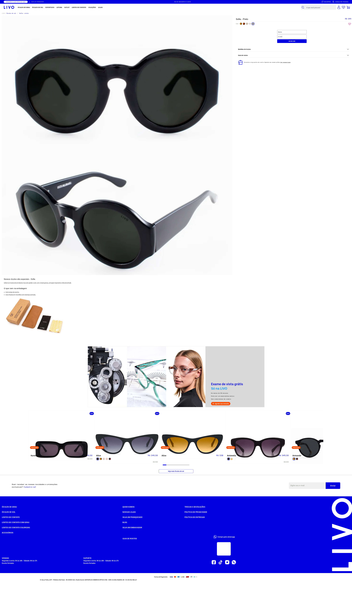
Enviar (333, 485)
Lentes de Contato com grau (15, 522)
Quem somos (128, 507)
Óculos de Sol (8, 512)
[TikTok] (220, 562)
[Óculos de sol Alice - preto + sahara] (192, 443)
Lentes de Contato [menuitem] (79, 7)
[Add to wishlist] (349, 24)
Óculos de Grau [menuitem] (24, 7)
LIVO (3, 13)
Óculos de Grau (9, 507)
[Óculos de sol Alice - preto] (127, 443)
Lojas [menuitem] (100, 7)
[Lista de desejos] (343, 7)
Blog (124, 522)
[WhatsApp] (234, 562)
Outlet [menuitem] (67, 7)
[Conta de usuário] (339, 7)
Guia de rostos (130, 538)
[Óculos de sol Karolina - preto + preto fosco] (61, 443)
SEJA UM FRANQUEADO (37, 1)
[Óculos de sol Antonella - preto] (258, 443)
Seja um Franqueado (132, 517)
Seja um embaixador (132, 527)
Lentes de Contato (11, 517)
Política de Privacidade (196, 512)
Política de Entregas (195, 517)
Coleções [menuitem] (92, 7)
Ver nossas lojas (285, 62)
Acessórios (7, 532)
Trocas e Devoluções (195, 507)
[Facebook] (213, 562)
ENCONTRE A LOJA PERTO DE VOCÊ (15, 1)
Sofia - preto (24, 13)
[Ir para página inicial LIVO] (9, 7)
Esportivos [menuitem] (49, 7)
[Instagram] (227, 562)
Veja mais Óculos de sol (176, 471)
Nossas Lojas (129, 512)
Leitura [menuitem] (59, 7)
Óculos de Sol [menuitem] (37, 7)
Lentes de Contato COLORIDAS (16, 527)
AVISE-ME (292, 41)
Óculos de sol (11, 13)
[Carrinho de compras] (348, 7)
